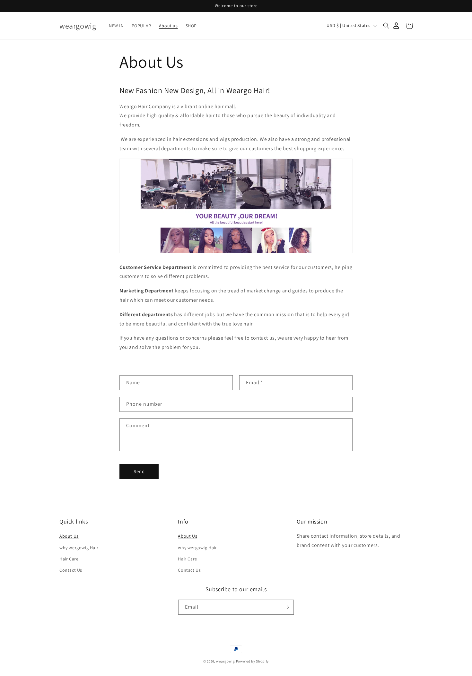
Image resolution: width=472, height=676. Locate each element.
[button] (386, 26)
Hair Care (68, 559)
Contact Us (70, 570)
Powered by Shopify (252, 661)
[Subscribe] (286, 607)
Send (139, 471)
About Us (69, 536)
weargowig (225, 661)
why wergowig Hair (78, 547)
